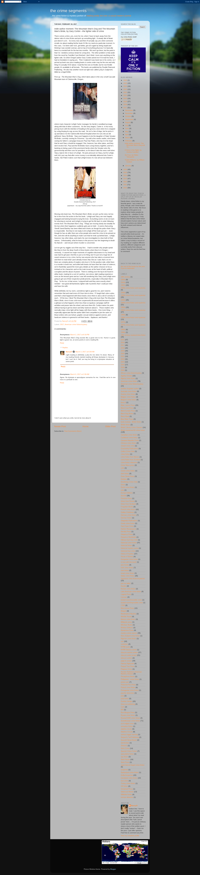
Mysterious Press (127, 630)
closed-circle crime (127, 446)
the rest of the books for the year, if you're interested (133, 267)
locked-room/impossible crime (132, 603)
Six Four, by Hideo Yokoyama (131, 156)
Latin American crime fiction (131, 591)
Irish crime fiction (127, 568)
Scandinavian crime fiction (130, 721)
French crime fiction (128, 509)
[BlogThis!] (85, 321)
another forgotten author (130, 388)
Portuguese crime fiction (130, 690)
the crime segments (68, 10)
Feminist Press (126, 498)
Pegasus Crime (126, 669)
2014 (125, 175)
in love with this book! (128, 562)
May (127, 131)
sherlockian (125, 743)
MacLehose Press (127, 608)
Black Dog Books (127, 413)
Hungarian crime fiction (129, 559)
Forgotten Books (127, 507)
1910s (123, 282)
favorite (123, 495)
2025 (125, 83)
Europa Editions (126, 493)
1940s (123, 300)
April (127, 134)
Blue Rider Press (127, 419)
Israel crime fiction (127, 573)
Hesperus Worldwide (128, 537)
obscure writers (126, 658)
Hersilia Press (126, 531)
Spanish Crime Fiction (129, 751)
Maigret (123, 611)
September (129, 119)
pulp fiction (125, 698)
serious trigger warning (129, 734)
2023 (125, 89)
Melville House (126, 616)
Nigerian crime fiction (128, 638)
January (128, 166)
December (129, 110)
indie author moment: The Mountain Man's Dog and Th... (135, 145)
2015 (125, 172)
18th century (125, 277)
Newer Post (60, 426)
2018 (125, 104)
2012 (125, 181)
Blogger (113, 869)
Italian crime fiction (127, 576)
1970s (123, 322)
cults (122, 468)
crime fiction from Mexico (130, 457)
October (128, 116)
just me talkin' (126, 583)
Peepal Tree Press (127, 666)
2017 (62, 324)
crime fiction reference (129, 462)
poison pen (125, 682)
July (127, 125)
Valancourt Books (127, 792)
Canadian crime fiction (129, 435)
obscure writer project (129, 655)
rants (123, 707)
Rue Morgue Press (128, 712)
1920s (123, 285)
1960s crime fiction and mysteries (133, 317)
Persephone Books (128, 676)
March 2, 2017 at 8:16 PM (79, 335)
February (128, 141)
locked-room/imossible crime (131, 600)
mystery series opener (129, 633)
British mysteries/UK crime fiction (133, 430)
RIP (122, 710)
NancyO (69, 352)
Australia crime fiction (128, 391)
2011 (125, 184)
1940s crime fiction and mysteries (133, 303)
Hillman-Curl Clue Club (129, 540)
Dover (123, 485)
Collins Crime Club (127, 451)
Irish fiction (125, 570)
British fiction (125, 425)
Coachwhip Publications (129, 448)
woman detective (127, 797)
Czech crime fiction (128, 471)
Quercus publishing (128, 704)
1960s (123, 315)
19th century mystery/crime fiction (133, 335)
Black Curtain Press (128, 411)
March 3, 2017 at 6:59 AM (84, 352)
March (127, 137)
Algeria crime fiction (128, 378)
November (129, 113)
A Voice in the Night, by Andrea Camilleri (133, 151)
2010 (125, 188)
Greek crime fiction (128, 523)
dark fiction (125, 473)
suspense (124, 770)
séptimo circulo (126, 729)
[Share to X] (87, 321)
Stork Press (125, 762)
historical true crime (128, 551)
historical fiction (126, 545)
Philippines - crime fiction (130, 679)
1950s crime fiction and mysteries (133, 310)
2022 (125, 92)
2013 (125, 178)
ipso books (125, 565)
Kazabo (123, 586)
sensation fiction (127, 726)
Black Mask (125, 416)
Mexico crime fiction (128, 619)
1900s (123, 279)
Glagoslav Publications (129, 520)
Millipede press (126, 622)
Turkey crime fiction (128, 783)
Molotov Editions (127, 627)
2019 (125, 101)
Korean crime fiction (128, 589)
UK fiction (124, 786)
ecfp (122, 490)
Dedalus (124, 479)
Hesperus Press (127, 534)
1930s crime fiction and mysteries (133, 295)
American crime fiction (129, 381)
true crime (124, 781)
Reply (62, 343)
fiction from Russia (127, 501)
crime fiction (125, 454)
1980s (123, 329)
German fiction (126, 518)
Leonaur (124, 597)
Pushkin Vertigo (126, 701)
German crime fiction (128, 515)
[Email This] (82, 321)
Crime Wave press (127, 465)
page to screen (126, 661)
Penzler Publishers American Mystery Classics (131, 673)
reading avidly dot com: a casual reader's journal (108, 16)
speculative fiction (127, 754)
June (127, 128)
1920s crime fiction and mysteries (133, 288)
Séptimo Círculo (127, 732)
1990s (123, 332)
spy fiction (124, 757)
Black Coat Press (127, 408)
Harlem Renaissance (128, 529)
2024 (125, 86)
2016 (125, 169)
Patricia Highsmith (127, 663)
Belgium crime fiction (128, 400)
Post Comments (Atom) (72, 431)
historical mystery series (129, 548)
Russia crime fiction (128, 715)
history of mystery (127, 554)
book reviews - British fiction (131, 422)
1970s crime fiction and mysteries (133, 325)
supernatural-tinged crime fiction (132, 765)
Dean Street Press (127, 476)
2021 (125, 95)
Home (86, 426)
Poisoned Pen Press (128, 685)
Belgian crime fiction (128, 397)
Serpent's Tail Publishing (130, 737)
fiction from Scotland (128, 504)
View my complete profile (130, 836)
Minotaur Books (126, 625)
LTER (123, 605)
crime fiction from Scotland (130, 460)
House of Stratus (127, 556)
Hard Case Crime (127, 526)
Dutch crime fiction (127, 487)
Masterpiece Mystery (128, 614)
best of (123, 402)
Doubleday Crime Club (129, 482)
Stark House (125, 759)
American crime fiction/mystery (76, 324)
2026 (125, 80)
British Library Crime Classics (131, 427)
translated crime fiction (129, 778)
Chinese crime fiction (128, 443)
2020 (125, 98)
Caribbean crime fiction (129, 437)
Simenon (124, 745)
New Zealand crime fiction (130, 636)
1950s (123, 307)
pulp (122, 696)
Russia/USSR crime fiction (130, 718)
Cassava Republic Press (130, 440)
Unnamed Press (127, 789)
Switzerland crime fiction (130, 772)
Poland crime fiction (128, 687)
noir (122, 641)
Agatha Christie (126, 376)
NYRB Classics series (129, 650)
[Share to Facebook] (89, 321)
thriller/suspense (127, 775)
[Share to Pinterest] (91, 321)
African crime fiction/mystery (131, 373)
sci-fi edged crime (127, 723)
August (128, 122)
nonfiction (124, 644)
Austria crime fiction (128, 394)
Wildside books (126, 794)
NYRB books (125, 647)
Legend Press (126, 594)
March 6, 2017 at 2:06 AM (79, 374)
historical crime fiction (129, 543)
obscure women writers (129, 652)
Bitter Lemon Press (128, 405)
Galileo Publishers (127, 512)
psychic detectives (127, 693)
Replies (65, 348)
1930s (123, 292)
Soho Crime (125, 748)
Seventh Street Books (129, 740)
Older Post (110, 426)
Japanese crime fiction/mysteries (133, 578)
